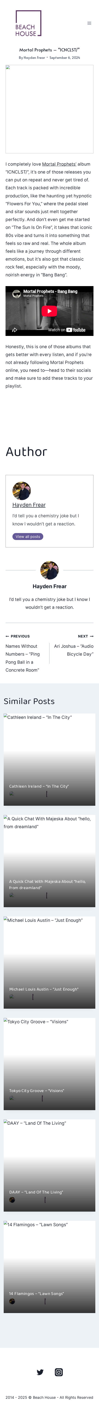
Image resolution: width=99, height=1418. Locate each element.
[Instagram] (59, 1372)
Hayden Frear (34, 57)
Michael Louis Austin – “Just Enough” (44, 989)
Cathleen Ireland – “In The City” (39, 786)
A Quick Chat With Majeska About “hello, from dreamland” (47, 884)
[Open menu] (89, 23)
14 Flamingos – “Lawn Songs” (36, 1293)
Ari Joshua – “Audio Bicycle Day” (73, 645)
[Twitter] (40, 1372)
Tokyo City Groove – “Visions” (36, 1090)
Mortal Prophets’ (59, 164)
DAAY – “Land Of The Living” (36, 1192)
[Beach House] (29, 23)
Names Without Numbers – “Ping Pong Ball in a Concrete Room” (23, 653)
